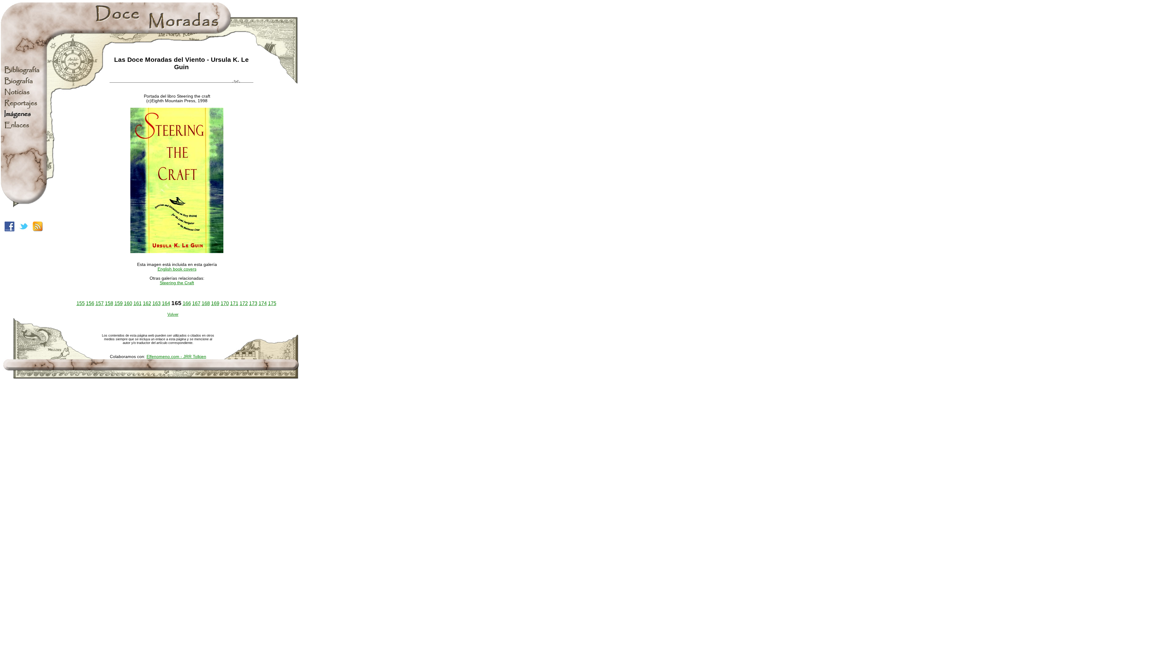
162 (147, 303)
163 (156, 303)
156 (90, 303)
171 (234, 303)
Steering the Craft (177, 283)
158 (109, 303)
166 (187, 303)
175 (272, 303)
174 (263, 303)
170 (225, 303)
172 (244, 303)
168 (206, 303)
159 (118, 303)
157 (99, 303)
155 (80, 303)
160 (128, 303)
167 (196, 303)
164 (166, 303)
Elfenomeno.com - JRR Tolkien (176, 356)
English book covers (177, 269)
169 (215, 303)
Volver (172, 314)
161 (137, 303)
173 (253, 303)
